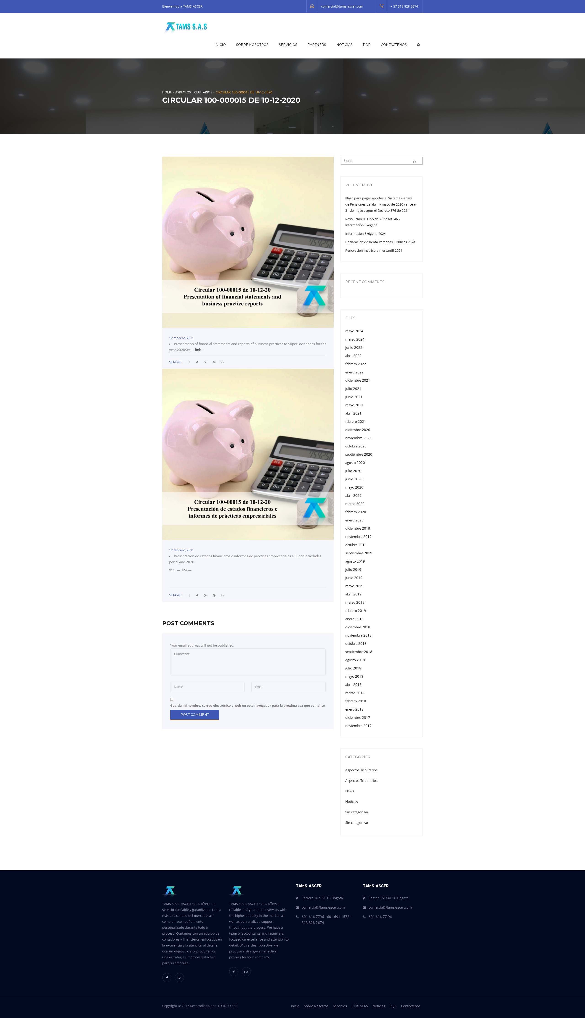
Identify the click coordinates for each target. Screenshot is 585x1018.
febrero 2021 (355, 421)
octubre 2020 (356, 446)
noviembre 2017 (358, 725)
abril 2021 (353, 413)
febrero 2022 (355, 364)
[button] (418, 44)
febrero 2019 (355, 610)
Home (167, 92)
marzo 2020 (354, 503)
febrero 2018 (355, 701)
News (349, 791)
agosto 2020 (355, 462)
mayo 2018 (354, 676)
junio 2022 (353, 347)
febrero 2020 (355, 512)
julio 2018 (353, 668)
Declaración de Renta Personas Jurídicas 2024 (380, 242)
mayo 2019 (354, 586)
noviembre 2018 (358, 635)
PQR (367, 45)
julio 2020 (353, 470)
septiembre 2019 (358, 553)
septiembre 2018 (358, 651)
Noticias (344, 45)
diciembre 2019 (357, 528)
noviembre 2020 (358, 438)
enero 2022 (354, 372)
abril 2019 (353, 594)
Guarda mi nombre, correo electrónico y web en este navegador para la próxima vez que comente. (248, 705)
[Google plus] (179, 977)
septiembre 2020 (358, 454)
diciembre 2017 (357, 717)
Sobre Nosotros (252, 45)
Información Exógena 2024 (365, 233)
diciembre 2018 (357, 627)
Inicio (220, 45)
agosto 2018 (355, 660)
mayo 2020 (354, 487)
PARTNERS (317, 45)
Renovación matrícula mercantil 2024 (373, 250)
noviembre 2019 (358, 536)
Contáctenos (394, 45)
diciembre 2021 (357, 380)
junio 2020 (353, 479)
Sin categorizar (356, 812)
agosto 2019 (355, 561)
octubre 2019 (356, 544)
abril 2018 (353, 684)
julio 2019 (353, 569)
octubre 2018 (356, 643)
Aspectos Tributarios (193, 92)
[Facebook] (166, 977)
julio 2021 (353, 388)
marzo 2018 (354, 692)
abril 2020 (353, 495)
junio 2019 (353, 577)
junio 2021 (353, 396)
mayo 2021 (354, 405)
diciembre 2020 (357, 429)
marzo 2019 (354, 602)
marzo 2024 (354, 339)
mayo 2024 (354, 331)
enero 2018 (354, 709)
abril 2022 (353, 355)
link (198, 349)
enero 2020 (354, 520)
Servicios (288, 45)
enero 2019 (354, 618)
